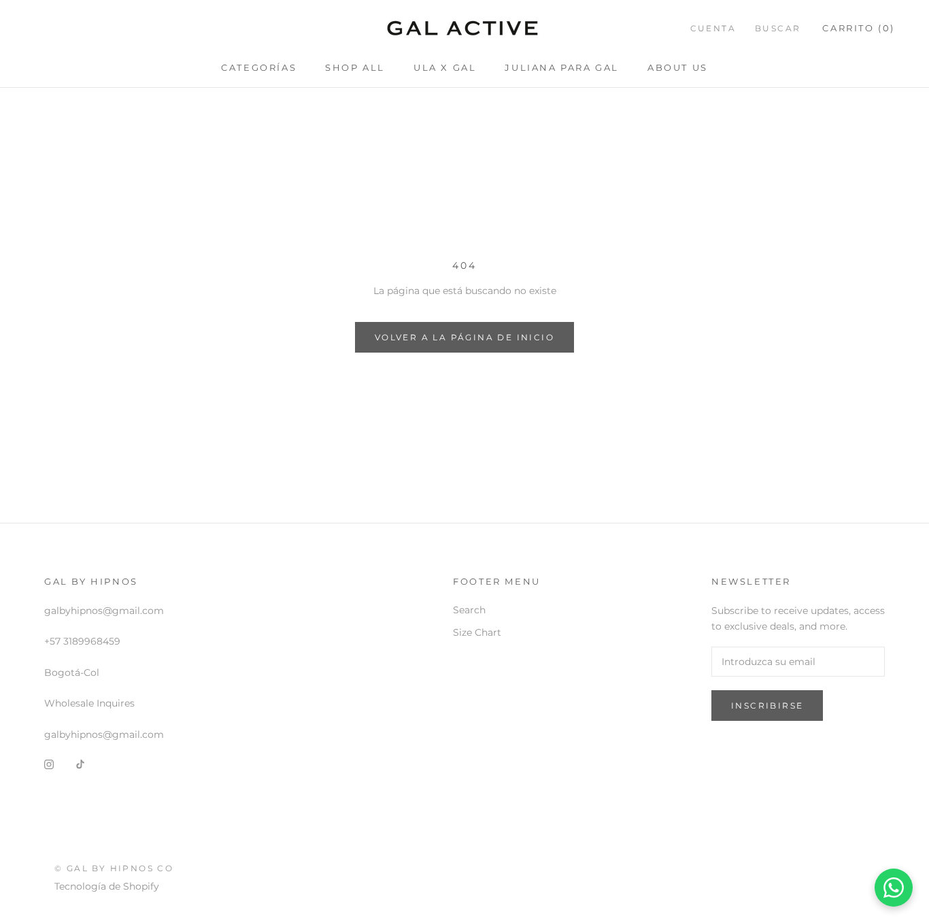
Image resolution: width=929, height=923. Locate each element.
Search (469, 610)
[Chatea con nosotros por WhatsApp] (894, 888)
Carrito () (858, 27)
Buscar (777, 28)
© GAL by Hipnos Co (113, 868)
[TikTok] (80, 764)
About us (677, 67)
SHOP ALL (355, 67)
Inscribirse (767, 705)
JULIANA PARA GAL (562, 67)
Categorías (259, 67)
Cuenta (713, 28)
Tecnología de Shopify (106, 886)
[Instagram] (49, 764)
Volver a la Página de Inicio (464, 337)
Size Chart (477, 632)
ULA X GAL (444, 67)
